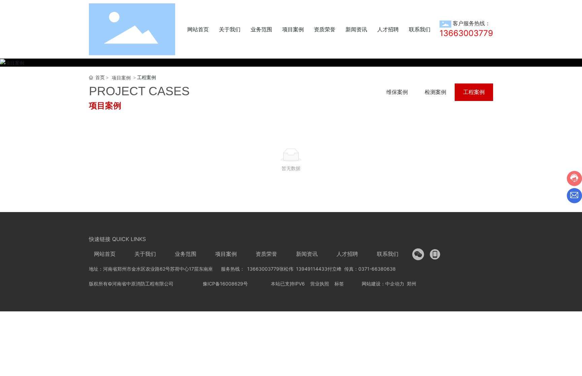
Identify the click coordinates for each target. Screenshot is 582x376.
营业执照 (319, 283)
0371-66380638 (377, 269)
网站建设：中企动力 (383, 283)
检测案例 (435, 92)
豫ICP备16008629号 (225, 283)
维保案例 (397, 92)
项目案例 (121, 77)
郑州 (412, 283)
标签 (339, 283)
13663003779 (466, 33)
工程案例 (474, 92)
